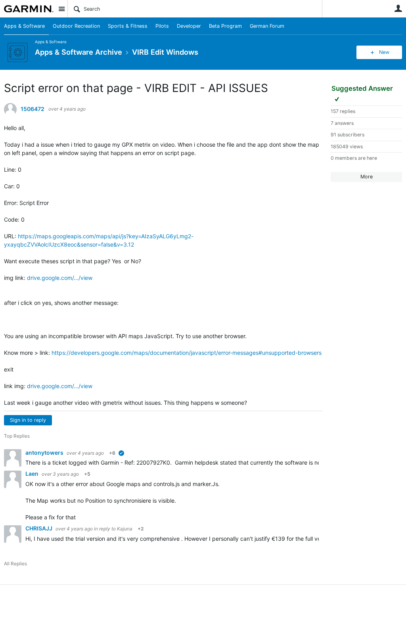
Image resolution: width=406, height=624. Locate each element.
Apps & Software (24, 26)
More (366, 177)
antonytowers (45, 452)
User (398, 8)
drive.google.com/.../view (59, 277)
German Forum (267, 26)
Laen (32, 473)
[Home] (29, 8)
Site (61, 9)
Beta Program (225, 26)
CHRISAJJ (39, 528)
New (384, 52)
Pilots (162, 26)
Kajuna (124, 529)
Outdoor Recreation (76, 26)
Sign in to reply (28, 420)
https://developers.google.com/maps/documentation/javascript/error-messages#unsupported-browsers (187, 352)
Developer (189, 26)
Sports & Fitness (127, 26)
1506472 (32, 109)
